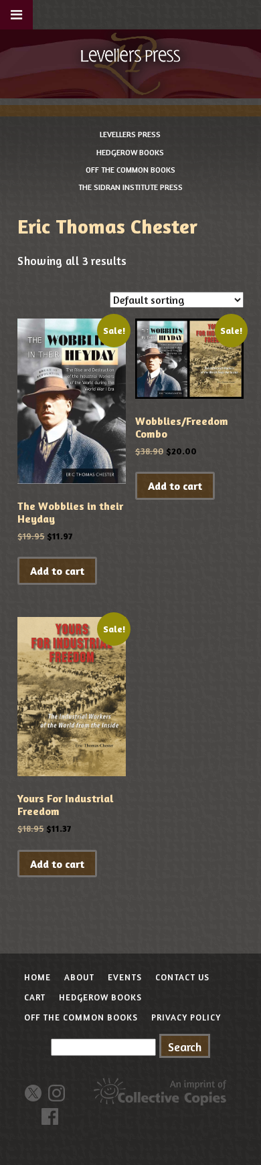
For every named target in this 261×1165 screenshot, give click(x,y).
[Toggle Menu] (16, 14)
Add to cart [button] (57, 570)
